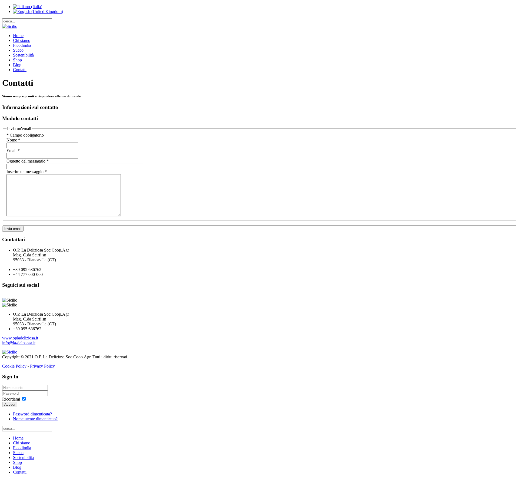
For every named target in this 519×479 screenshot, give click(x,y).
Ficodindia (22, 45)
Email (13, 150)
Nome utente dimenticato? (35, 419)
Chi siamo (21, 40)
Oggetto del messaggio (27, 161)
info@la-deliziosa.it (18, 343)
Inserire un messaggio (26, 171)
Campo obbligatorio (25, 135)
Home (18, 35)
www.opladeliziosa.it (20, 338)
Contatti (19, 69)
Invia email (12, 229)
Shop (17, 60)
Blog (17, 64)
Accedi (9, 404)
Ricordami (11, 399)
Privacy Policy (42, 366)
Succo (18, 50)
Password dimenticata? (32, 414)
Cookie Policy (14, 366)
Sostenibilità (23, 55)
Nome (13, 140)
